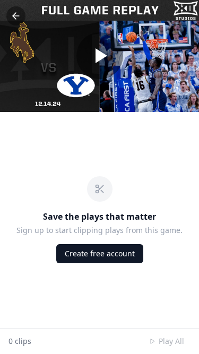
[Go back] (15, 15)
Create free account (100, 253)
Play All (171, 341)
